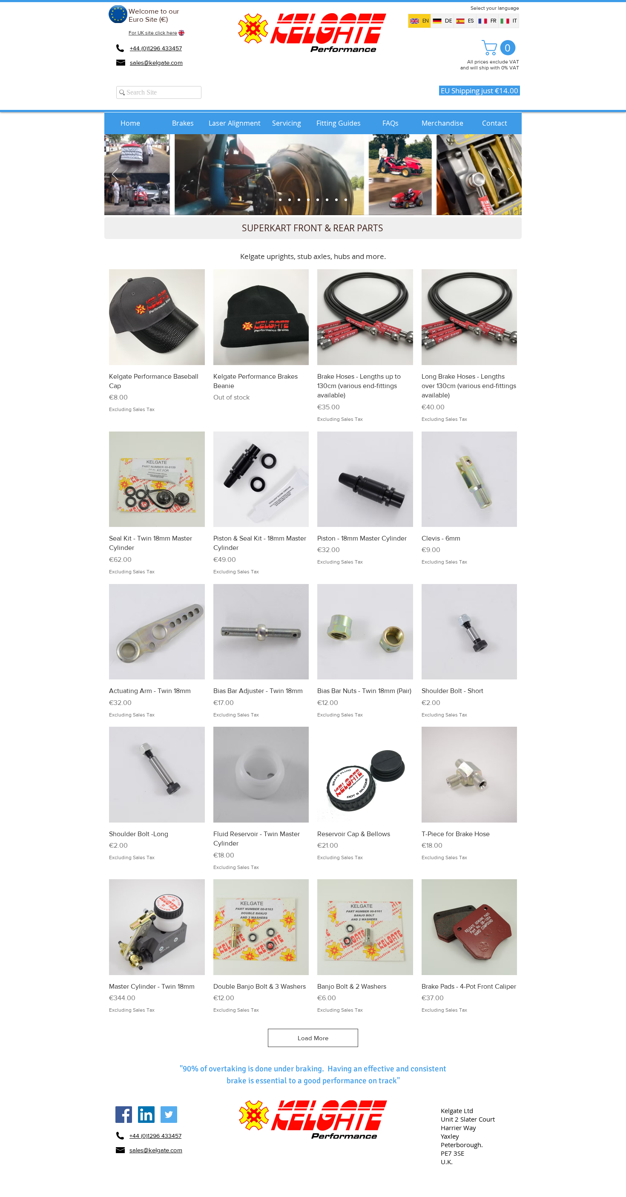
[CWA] (317, 200)
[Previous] (115, 174)
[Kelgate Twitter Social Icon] (169, 1114)
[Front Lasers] (308, 200)
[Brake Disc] (299, 200)
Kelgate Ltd (457, 1110)
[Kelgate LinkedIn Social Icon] (146, 1114)
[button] (500, 47)
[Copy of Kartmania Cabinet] (346, 200)
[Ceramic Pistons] (327, 200)
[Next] (511, 174)
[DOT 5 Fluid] (336, 200)
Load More (313, 1038)
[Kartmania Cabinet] (280, 200)
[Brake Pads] (289, 200)
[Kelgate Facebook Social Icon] (123, 1114)
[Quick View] (157, 317)
